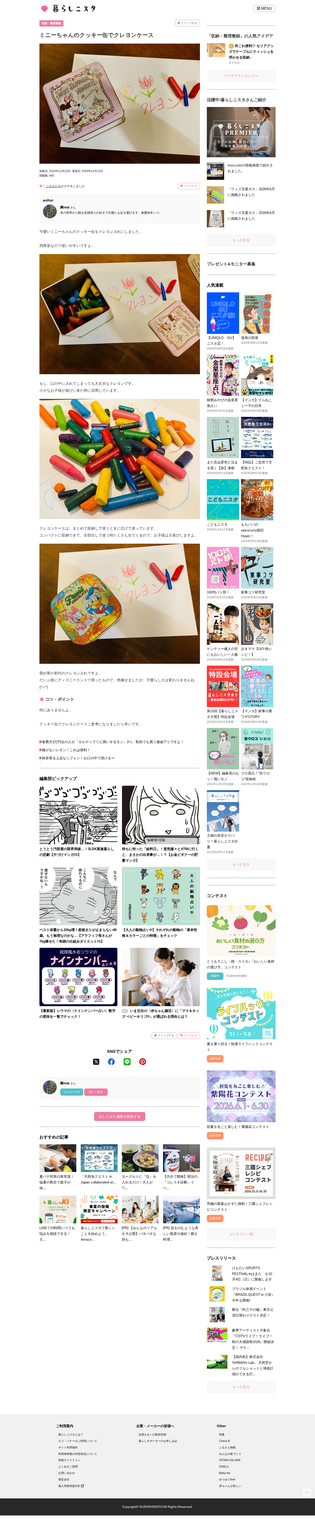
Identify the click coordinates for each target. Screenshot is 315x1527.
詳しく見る (96, 1092)
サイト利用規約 (68, 1447)
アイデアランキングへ (241, 76)
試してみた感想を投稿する (119, 1116)
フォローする (71, 1092)
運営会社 (63, 1479)
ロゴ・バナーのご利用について (77, 1441)
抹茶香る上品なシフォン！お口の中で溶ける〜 (78, 758)
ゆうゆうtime (227, 1479)
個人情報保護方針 (69, 1486)
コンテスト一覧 (241, 1234)
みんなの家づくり (230, 1454)
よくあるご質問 (68, 1466)
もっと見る (241, 240)
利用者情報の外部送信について (77, 1454)
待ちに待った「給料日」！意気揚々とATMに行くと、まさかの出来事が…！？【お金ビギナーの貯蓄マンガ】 (160, 854)
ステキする (190, 186)
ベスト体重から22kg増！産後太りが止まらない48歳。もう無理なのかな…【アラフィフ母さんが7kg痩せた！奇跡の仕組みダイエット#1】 (77, 935)
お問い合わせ (66, 1473)
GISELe (224, 1466)
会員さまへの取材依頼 (152, 1434)
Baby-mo (224, 1473)
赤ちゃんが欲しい (230, 1486)
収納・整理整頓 (51, 23)
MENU (266, 8)
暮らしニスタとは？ (70, 1434)
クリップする (188, 23)
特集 (222, 1434)
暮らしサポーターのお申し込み (158, 1441)
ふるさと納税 (227, 1447)
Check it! (224, 1441)
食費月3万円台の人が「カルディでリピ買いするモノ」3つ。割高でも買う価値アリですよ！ (113, 742)
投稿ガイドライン (69, 1460)
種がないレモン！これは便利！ (66, 750)
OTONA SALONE (230, 1460)
